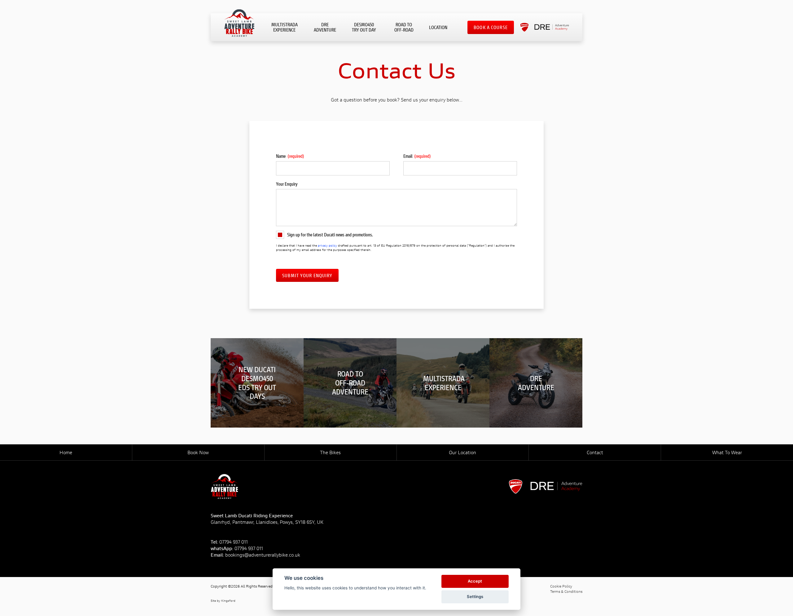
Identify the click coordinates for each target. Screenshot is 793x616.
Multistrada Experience (284, 27)
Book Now (198, 452)
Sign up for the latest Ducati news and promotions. (330, 235)
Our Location (462, 452)
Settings (475, 596)
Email (417, 156)
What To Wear (727, 452)
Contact (595, 452)
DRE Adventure (325, 27)
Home (65, 452)
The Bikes (330, 452)
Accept (475, 581)
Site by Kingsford (223, 601)
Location (438, 27)
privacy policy (327, 245)
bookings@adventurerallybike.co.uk (262, 555)
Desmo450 (364, 27)
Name (290, 156)
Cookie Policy (561, 586)
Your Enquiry (286, 184)
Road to (404, 27)
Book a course (491, 27)
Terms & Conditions (566, 591)
